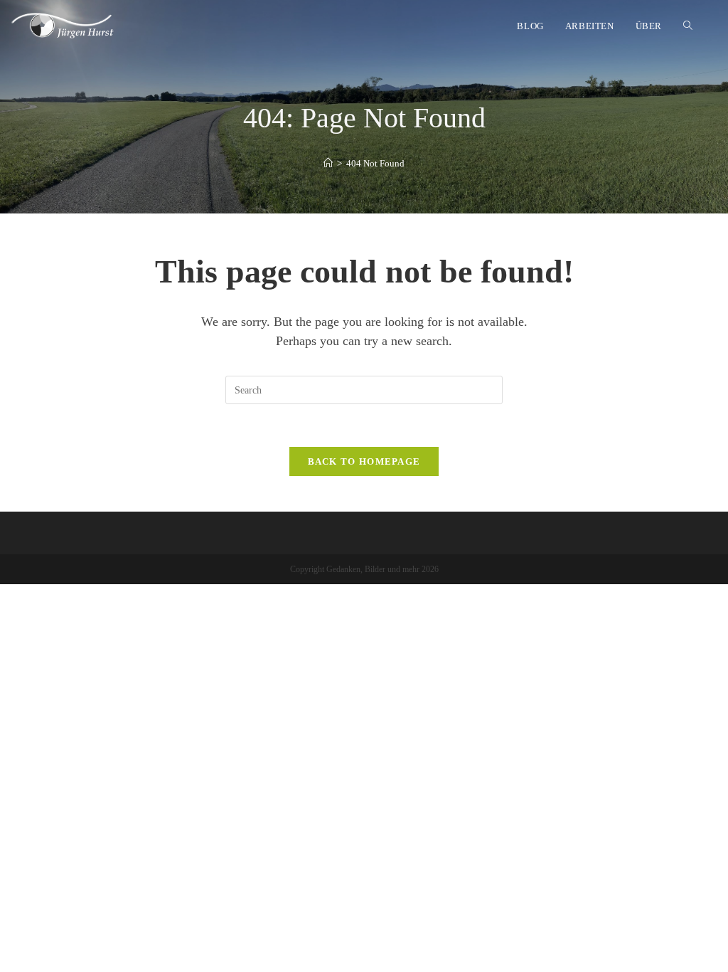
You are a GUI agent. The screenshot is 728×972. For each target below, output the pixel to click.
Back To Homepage (364, 461)
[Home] (328, 163)
